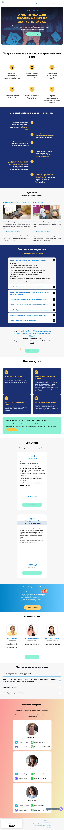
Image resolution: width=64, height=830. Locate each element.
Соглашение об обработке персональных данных (42, 823)
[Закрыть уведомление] (21, 820)
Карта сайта (49, 827)
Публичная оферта (47, 820)
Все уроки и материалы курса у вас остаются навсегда (28, 420)
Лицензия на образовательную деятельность (43, 825)
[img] (32, 805)
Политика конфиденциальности (45, 822)
